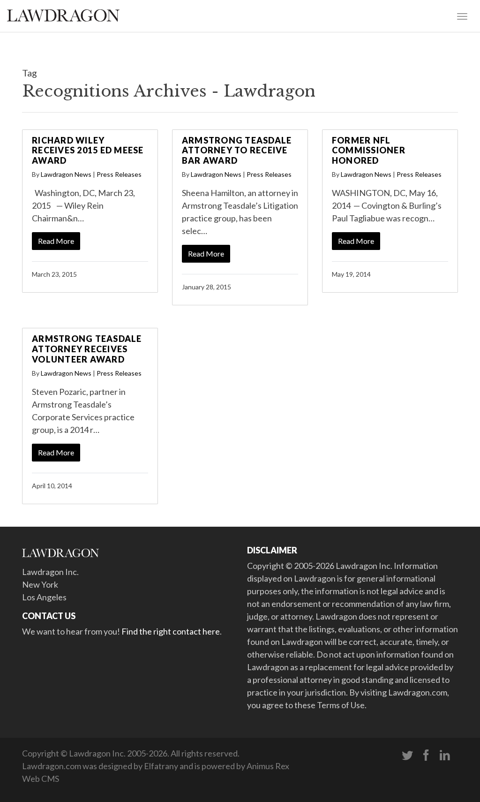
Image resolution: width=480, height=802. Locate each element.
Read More (56, 240)
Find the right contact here (170, 631)
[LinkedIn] (444, 755)
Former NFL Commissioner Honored (368, 150)
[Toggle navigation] (462, 15)
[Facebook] (426, 755)
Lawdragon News (66, 174)
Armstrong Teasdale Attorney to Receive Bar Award (237, 150)
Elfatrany (161, 766)
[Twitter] (407, 755)
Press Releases (119, 174)
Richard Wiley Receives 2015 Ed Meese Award (88, 150)
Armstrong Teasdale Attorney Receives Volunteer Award (87, 348)
